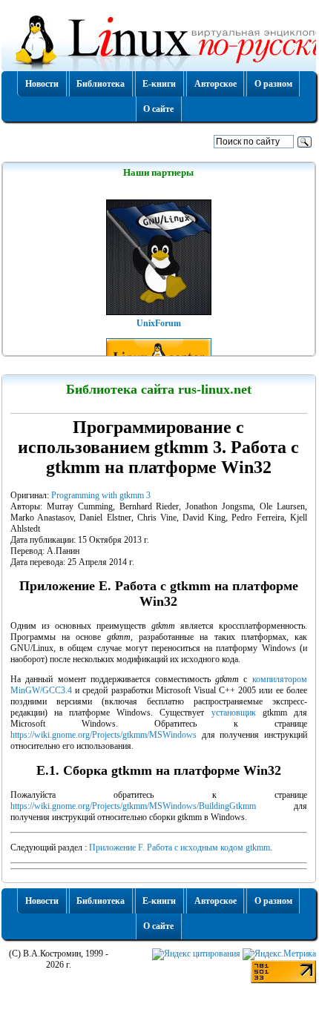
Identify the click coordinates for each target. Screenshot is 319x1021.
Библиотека (100, 84)
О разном (273, 84)
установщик (233, 712)
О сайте (158, 109)
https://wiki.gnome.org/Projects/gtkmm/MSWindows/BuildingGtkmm (133, 806)
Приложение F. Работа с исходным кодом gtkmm (179, 847)
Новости (42, 84)
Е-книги (159, 84)
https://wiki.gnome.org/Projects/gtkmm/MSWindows (103, 735)
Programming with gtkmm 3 (101, 495)
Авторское (215, 84)
